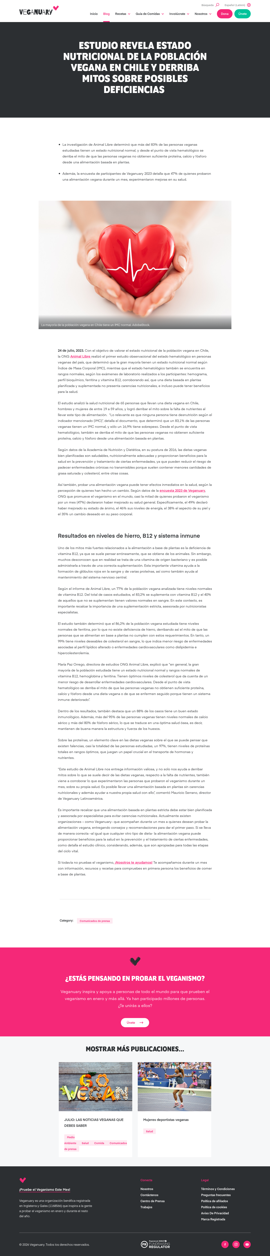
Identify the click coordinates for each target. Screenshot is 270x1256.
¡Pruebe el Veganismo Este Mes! (44, 1189)
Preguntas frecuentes (216, 1195)
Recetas (120, 14)
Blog (106, 14)
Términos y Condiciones (218, 1189)
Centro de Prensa (153, 1201)
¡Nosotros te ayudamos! (133, 862)
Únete (242, 14)
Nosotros (201, 14)
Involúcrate (177, 14)
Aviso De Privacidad (215, 1213)
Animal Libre (80, 356)
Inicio (94, 14)
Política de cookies (214, 1207)
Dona (224, 14)
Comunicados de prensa (95, 921)
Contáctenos (149, 1195)
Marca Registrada (213, 1219)
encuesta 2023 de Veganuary (182, 490)
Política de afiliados (214, 1201)
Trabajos (146, 1207)
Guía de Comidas (148, 14)
